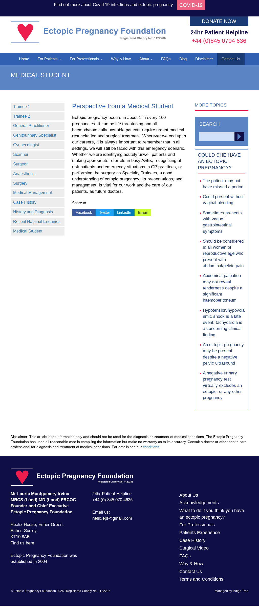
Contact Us (231, 59)
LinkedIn (122, 212)
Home (24, 59)
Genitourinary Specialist (34, 135)
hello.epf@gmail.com (112, 518)
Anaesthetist (24, 174)
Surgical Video (194, 548)
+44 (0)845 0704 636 (219, 40)
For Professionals (85, 59)
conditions (151, 447)
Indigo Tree (240, 591)
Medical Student (27, 231)
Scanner (20, 154)
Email (141, 212)
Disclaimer (204, 59)
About (144, 59)
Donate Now (219, 21)
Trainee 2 (21, 116)
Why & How (121, 59)
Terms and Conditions (201, 579)
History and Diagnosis (33, 212)
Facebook (82, 212)
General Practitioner (31, 125)
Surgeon (21, 164)
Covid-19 (191, 5)
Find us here (22, 543)
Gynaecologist (26, 145)
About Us (188, 495)
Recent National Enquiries (36, 221)
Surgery (20, 183)
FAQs (166, 59)
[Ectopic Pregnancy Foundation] (88, 41)
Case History (24, 202)
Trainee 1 (21, 106)
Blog (183, 59)
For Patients (48, 59)
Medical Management (32, 193)
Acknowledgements (199, 502)
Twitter (103, 212)
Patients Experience (199, 532)
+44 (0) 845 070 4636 (112, 499)
